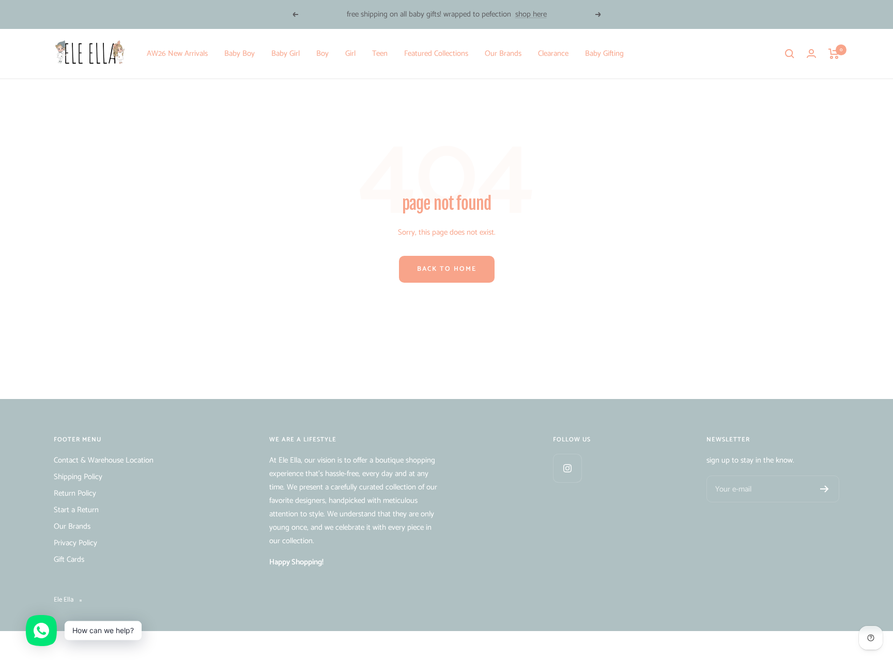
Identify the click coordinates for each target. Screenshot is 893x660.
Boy (322, 53)
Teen (380, 53)
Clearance (553, 53)
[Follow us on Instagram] (567, 468)
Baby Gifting (604, 53)
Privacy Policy (75, 542)
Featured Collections (436, 53)
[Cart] (833, 54)
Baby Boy (239, 53)
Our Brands (503, 53)
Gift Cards (69, 559)
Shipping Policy (78, 476)
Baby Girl (285, 53)
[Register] (824, 489)
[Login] (811, 53)
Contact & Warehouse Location (103, 460)
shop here (531, 14)
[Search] (789, 53)
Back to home (446, 269)
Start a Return (76, 509)
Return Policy (75, 493)
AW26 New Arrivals (177, 53)
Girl (350, 53)
